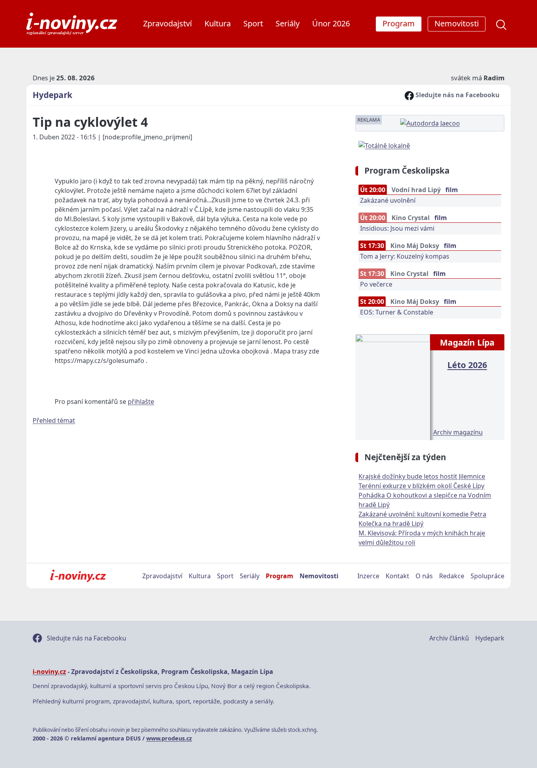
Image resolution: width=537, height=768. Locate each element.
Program (279, 576)
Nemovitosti (319, 576)
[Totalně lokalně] (384, 145)
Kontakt (397, 576)
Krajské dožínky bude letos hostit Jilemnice (422, 476)
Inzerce (368, 576)
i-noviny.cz (49, 671)
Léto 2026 (467, 364)
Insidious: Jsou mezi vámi (397, 228)
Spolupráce (487, 576)
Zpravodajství (167, 23)
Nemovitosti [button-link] (456, 23)
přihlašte (141, 401)
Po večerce (376, 284)
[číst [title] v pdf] (392, 386)
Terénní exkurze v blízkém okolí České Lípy (421, 485)
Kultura (217, 23)
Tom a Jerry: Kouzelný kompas (404, 256)
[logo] (71, 23)
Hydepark (52, 94)
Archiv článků (449, 638)
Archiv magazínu (458, 432)
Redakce (451, 576)
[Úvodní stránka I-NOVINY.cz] (78, 575)
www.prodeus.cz (169, 738)
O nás (424, 576)
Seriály (288, 23)
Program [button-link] (399, 23)
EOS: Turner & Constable (396, 312)
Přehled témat (54, 420)
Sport (253, 23)
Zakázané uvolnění (388, 200)
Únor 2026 (331, 23)
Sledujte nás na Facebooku (457, 95)
